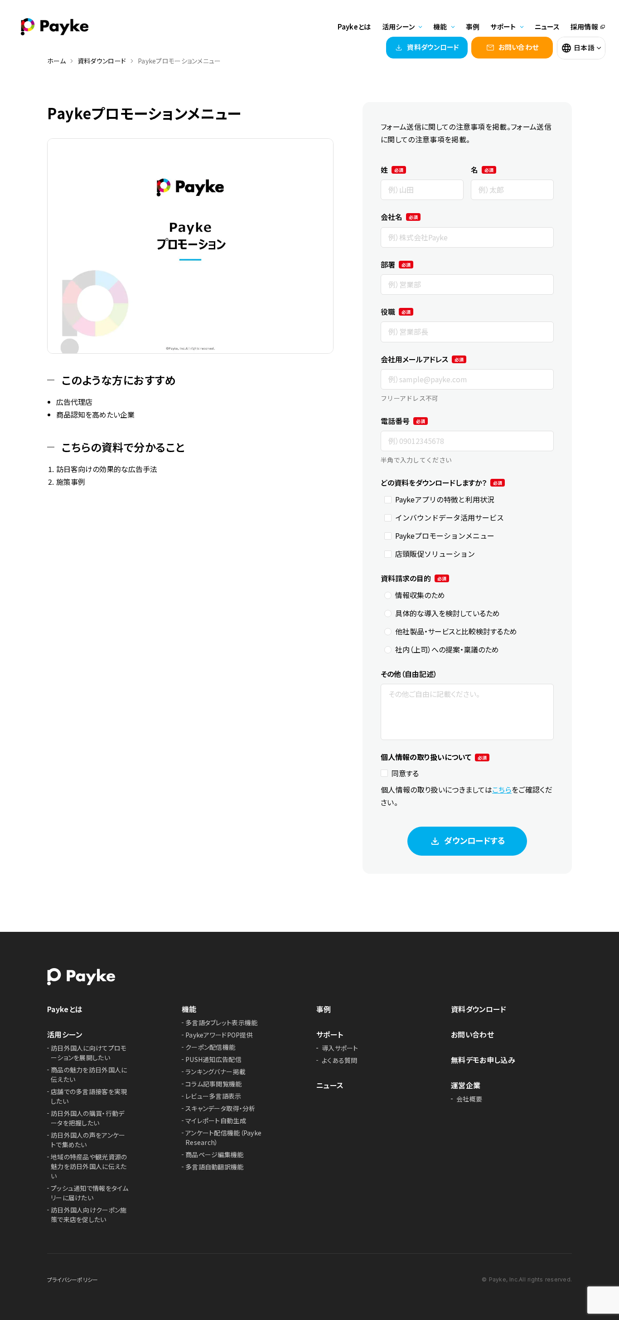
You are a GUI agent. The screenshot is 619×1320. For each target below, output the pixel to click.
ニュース (547, 26)
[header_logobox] (54, 23)
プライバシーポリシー (72, 1279)
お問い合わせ (472, 1034)
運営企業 (465, 1085)
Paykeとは (354, 26)
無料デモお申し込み (483, 1059)
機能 (189, 1008)
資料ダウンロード (479, 1008)
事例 (473, 26)
